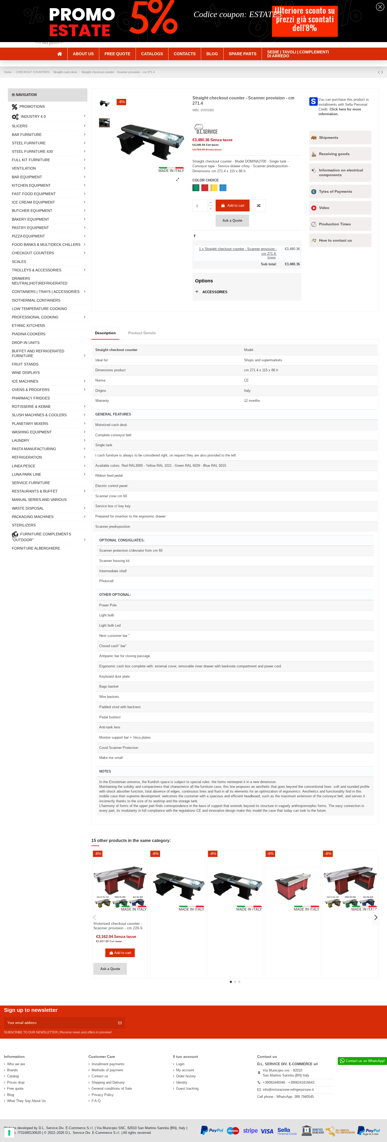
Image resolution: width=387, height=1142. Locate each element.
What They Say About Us (26, 1101)
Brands (12, 1070)
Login (180, 1064)
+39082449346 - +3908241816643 (288, 1082)
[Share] (194, 236)
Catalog (13, 1076)
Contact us (100, 1076)
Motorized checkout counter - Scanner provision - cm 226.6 (117, 925)
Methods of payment (107, 1070)
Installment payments (108, 1064)
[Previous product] (379, 72)
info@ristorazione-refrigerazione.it (288, 1090)
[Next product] (382, 72)
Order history (186, 1076)
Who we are (16, 1064)
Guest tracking (187, 1088)
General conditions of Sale (112, 1088)
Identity (181, 1082)
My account (185, 1070)
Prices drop (15, 1082)
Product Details (142, 333)
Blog (10, 1095)
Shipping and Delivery (108, 1082)
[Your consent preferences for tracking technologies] (9, 1133)
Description (105, 333)
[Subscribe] (120, 1023)
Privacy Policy (103, 1095)
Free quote (15, 1088)
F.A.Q (96, 1101)
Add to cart (235, 205)
